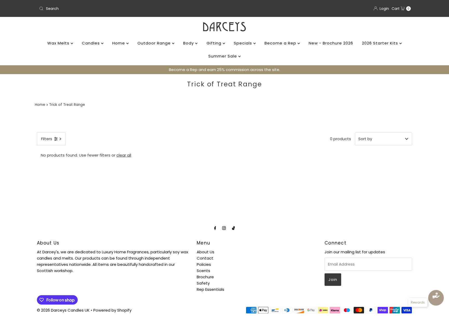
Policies (204, 264)
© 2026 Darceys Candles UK (63, 310)
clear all (123, 155)
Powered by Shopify (112, 310)
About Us (205, 252)
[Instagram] (224, 228)
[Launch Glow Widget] (436, 298)
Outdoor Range (154, 43)
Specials (243, 43)
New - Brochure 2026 (331, 43)
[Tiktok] (233, 228)
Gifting (215, 43)
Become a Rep (281, 43)
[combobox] (129, 8)
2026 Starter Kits (380, 43)
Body (189, 43)
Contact (205, 258)
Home (119, 43)
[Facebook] (215, 228)
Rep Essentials (210, 289)
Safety (203, 283)
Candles (91, 43)
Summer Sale (223, 56)
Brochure (205, 277)
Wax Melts (59, 43)
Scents (203, 270)
